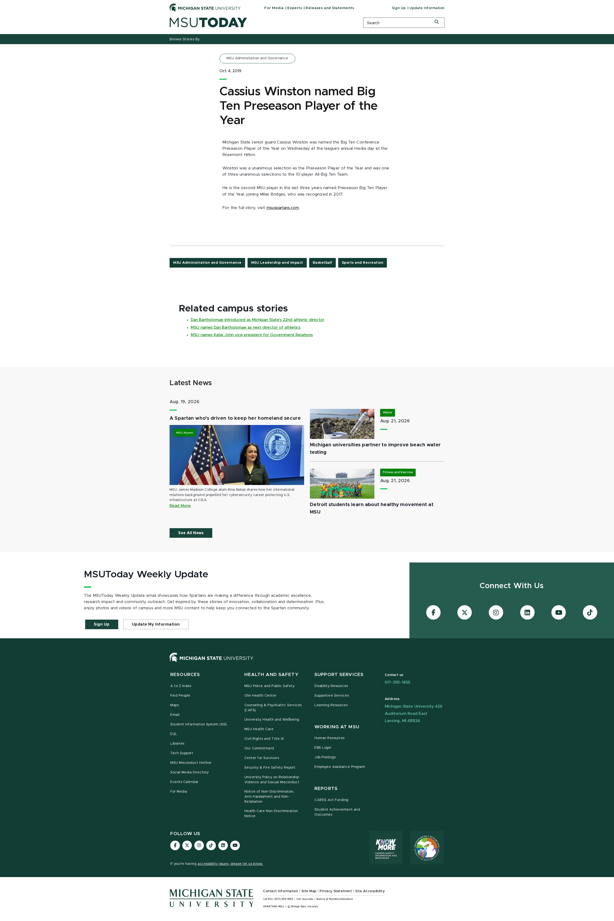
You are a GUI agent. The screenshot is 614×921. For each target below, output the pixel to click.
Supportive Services (331, 695)
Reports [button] (326, 788)
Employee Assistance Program (339, 767)
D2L (173, 734)
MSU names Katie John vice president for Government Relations (252, 335)
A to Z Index (180, 686)
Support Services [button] (339, 674)
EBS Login (322, 747)
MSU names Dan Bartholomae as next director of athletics (246, 327)
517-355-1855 (398, 682)
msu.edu (307, 899)
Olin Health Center (260, 695)
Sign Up (399, 8)
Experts (294, 8)
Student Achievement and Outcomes (337, 812)
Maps (174, 705)
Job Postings (325, 757)
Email (175, 715)
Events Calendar (184, 782)
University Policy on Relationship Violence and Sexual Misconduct (272, 780)
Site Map (309, 891)
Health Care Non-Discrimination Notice (271, 813)
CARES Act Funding (331, 800)
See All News (191, 533)
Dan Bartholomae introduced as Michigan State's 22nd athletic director (257, 320)
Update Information (426, 8)
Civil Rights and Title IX (264, 739)
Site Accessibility (370, 891)
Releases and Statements (330, 8)
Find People (180, 695)
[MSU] (212, 662)
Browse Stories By (185, 39)
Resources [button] (185, 674)
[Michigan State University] (205, 7)
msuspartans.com (282, 208)
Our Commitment (259, 748)
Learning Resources (331, 705)
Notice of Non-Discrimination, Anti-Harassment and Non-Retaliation (269, 796)
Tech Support (181, 753)
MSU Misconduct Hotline (191, 763)
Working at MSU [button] (336, 727)
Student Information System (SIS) (198, 724)
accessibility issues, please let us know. (230, 864)
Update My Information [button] (156, 624)
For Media (274, 8)
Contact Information (280, 891)
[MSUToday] (260, 22)
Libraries (177, 743)
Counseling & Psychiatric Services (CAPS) (273, 708)
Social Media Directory (189, 772)
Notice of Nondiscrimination (334, 899)
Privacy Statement (336, 891)
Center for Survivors (261, 758)
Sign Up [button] (102, 624)
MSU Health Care (259, 729)
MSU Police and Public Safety (269, 686)
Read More (180, 506)
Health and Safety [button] (271, 674)
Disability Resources (331, 686)
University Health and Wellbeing (271, 719)
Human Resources (329, 738)
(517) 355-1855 (283, 899)
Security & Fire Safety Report (269, 767)
